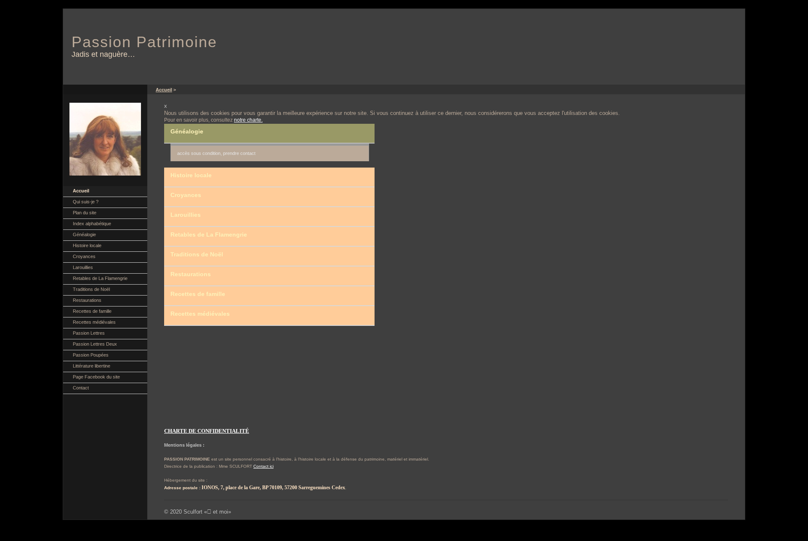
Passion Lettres (89, 333)
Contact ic (263, 466)
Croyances (84, 256)
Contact (81, 387)
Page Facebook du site (96, 376)
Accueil (81, 190)
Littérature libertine (91, 365)
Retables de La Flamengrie (100, 278)
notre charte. (248, 120)
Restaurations (87, 300)
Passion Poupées (91, 354)
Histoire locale (87, 245)
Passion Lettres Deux (95, 343)
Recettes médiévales (94, 322)
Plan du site (84, 212)
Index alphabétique (92, 223)
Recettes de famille (92, 311)
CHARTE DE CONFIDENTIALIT (204, 431)
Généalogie (84, 234)
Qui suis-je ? (85, 201)
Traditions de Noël (91, 289)
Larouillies (83, 267)
